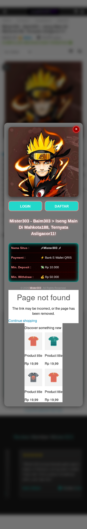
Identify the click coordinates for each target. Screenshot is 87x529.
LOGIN (25, 206)
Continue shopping (22, 320)
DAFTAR (62, 206)
